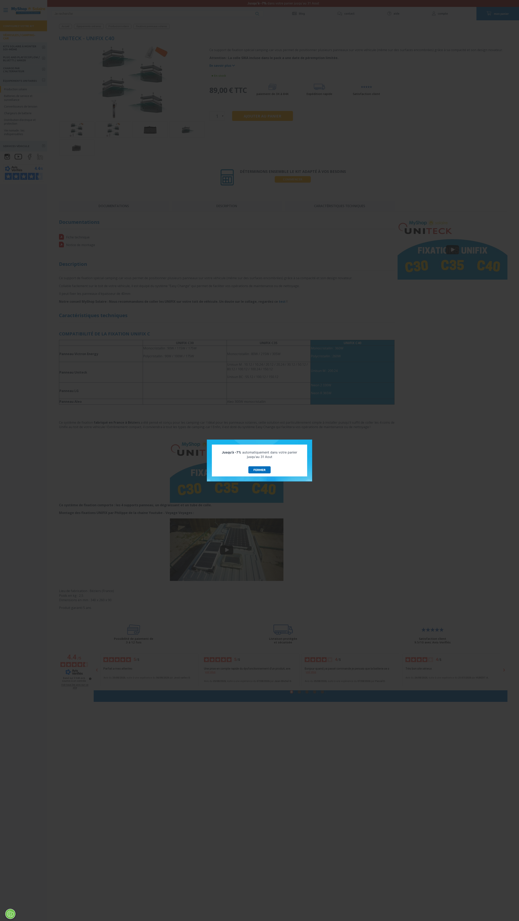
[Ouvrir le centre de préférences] (10, 914)
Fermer (259, 470)
